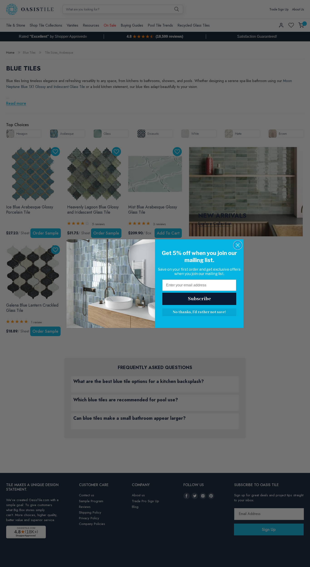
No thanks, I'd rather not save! (199, 312)
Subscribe (199, 299)
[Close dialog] (238, 245)
